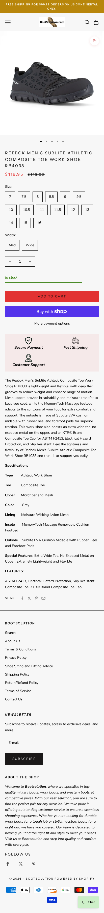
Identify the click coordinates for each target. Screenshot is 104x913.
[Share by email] (43, 598)
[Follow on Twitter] (20, 863)
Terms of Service (18, 691)
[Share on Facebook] (22, 598)
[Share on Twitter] (29, 598)
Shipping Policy (17, 674)
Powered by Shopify (75, 878)
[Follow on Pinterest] (33, 863)
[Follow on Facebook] (7, 863)
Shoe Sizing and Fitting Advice (29, 666)
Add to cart (52, 296)
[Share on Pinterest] (36, 598)
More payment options (52, 323)
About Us (12, 641)
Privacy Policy (16, 657)
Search (10, 632)
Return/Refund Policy (21, 682)
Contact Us (13, 699)
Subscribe (24, 759)
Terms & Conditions (20, 649)
